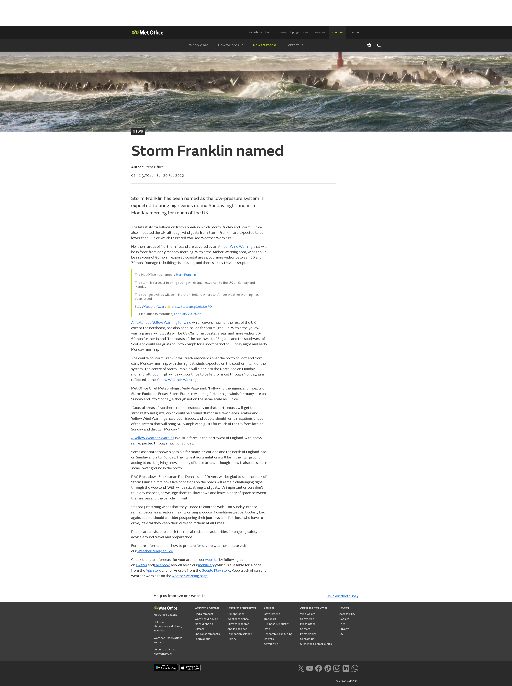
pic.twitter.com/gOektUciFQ (192, 307)
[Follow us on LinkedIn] (345, 667)
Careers (355, 32)
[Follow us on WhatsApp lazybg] (354, 667)
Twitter (141, 565)
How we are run (230, 45)
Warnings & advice (206, 619)
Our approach (236, 614)
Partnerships (308, 634)
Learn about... (203, 639)
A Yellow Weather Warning (152, 438)
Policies (344, 607)
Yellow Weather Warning (177, 379)
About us (337, 32)
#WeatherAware (154, 307)
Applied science (237, 629)
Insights (269, 639)
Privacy (344, 629)
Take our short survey (342, 596)
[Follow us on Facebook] (318, 667)
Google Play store (216, 570)
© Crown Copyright (347, 680)
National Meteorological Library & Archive (168, 626)
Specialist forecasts (207, 634)
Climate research (238, 624)
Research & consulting (278, 634)
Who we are (198, 45)
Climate (200, 629)
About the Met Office (313, 607)
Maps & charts (204, 624)
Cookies (344, 619)
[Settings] (369, 45)
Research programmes (294, 32)
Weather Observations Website (168, 640)
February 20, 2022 (187, 314)
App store (153, 570)
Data (267, 629)
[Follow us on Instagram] (336, 667)
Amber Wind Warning (235, 246)
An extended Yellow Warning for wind (161, 322)
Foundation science (239, 634)
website (211, 559)
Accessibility (347, 614)
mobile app (207, 565)
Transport (270, 619)
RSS (341, 634)
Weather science (238, 619)
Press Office (308, 624)
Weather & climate (261, 32)
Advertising (271, 644)
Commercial (307, 619)
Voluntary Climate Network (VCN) (165, 651)
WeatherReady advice (155, 551)
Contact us (294, 45)
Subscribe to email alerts (316, 644)
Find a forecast (204, 614)
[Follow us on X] (300, 667)
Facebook (162, 565)
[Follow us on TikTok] (327, 667)
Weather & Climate (207, 607)
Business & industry (276, 624)
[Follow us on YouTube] (309, 667)
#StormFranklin (184, 275)
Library (231, 639)
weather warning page (190, 576)
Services (320, 32)
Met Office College (165, 614)
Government (272, 614)
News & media (264, 45)
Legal (342, 624)
